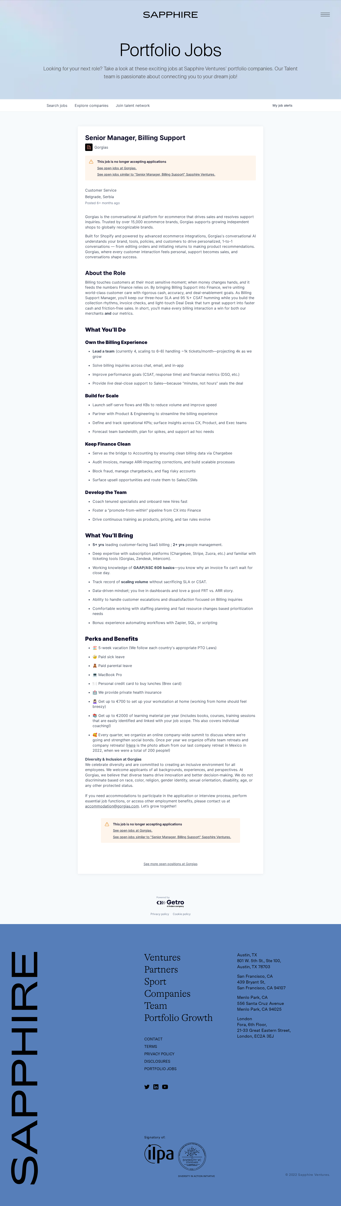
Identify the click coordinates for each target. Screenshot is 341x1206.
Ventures (162, 958)
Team (155, 1006)
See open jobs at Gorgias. (117, 168)
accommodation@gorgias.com (112, 806)
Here (131, 745)
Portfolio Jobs (160, 1069)
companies (91, 105)
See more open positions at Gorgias (170, 864)
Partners (161, 970)
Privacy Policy (159, 1054)
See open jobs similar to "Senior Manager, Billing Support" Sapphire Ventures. (156, 174)
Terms (150, 1046)
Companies (167, 994)
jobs (57, 105)
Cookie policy (182, 914)
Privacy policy (160, 914)
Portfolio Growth (178, 1018)
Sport (155, 982)
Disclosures (157, 1061)
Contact (153, 1039)
